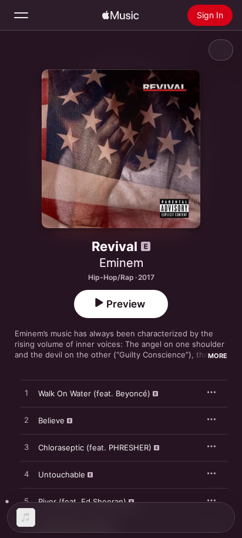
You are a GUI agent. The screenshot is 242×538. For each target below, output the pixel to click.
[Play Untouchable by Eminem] (26, 474)
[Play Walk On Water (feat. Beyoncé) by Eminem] (26, 393)
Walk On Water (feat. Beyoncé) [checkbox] (94, 393)
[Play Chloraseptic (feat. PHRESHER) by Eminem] (26, 447)
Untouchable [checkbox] (61, 474)
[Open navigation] (21, 15)
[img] (120, 15)
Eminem (121, 263)
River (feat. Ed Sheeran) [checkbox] (82, 501)
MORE (217, 356)
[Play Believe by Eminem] (26, 420)
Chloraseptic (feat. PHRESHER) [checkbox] (95, 447)
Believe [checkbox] (51, 420)
